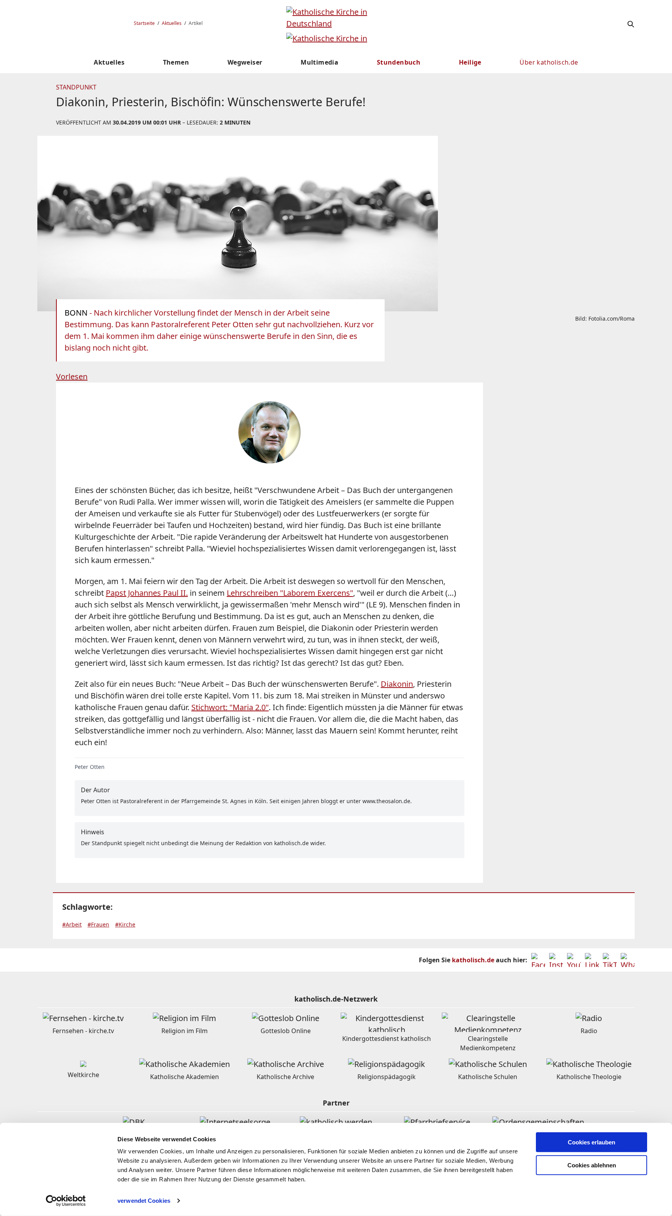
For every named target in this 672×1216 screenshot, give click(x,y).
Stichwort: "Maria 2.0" (230, 707)
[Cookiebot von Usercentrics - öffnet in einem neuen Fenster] (66, 1201)
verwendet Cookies (143, 1200)
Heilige (470, 62)
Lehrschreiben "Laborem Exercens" (290, 593)
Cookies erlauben (591, 1142)
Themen (176, 62)
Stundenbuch (398, 62)
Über (549, 62)
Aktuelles (172, 23)
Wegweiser (245, 62)
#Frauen (98, 924)
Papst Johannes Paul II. (147, 593)
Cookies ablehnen (591, 1165)
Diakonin (397, 684)
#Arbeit (72, 924)
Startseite (144, 23)
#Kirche (125, 924)
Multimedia (319, 62)
